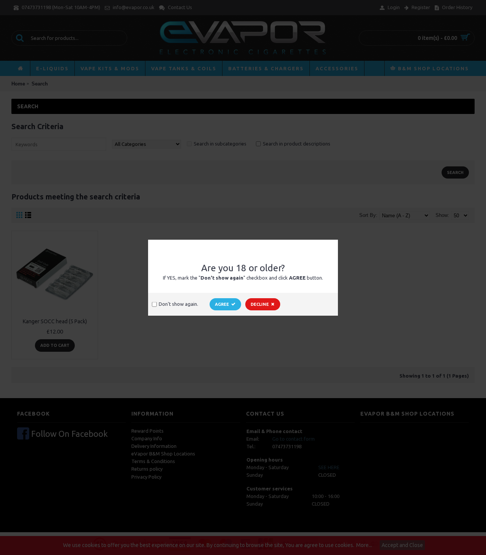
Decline (260, 304)
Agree (222, 304)
